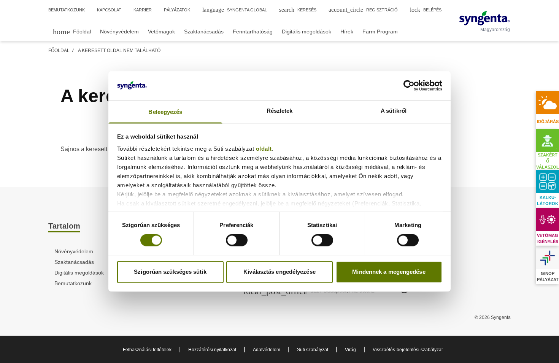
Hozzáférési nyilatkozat (212, 349)
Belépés (425, 9)
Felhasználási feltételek (147, 349)
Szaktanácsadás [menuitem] (204, 31)
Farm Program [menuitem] (380, 31)
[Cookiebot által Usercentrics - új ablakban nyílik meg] (409, 86)
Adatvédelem (266, 349)
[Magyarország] (484, 18)
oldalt (264, 148)
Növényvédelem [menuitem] (119, 31)
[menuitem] (71, 31)
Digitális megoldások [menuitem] (306, 31)
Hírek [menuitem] (346, 31)
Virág (350, 349)
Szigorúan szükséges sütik (170, 271)
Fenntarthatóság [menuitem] (253, 31)
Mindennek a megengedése (388, 271)
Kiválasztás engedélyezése (279, 271)
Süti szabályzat (312, 349)
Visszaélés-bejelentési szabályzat (408, 349)
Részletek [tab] (280, 110)
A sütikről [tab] (394, 110)
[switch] (237, 240)
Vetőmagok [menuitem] (161, 31)
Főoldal (59, 50)
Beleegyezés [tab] (165, 112)
